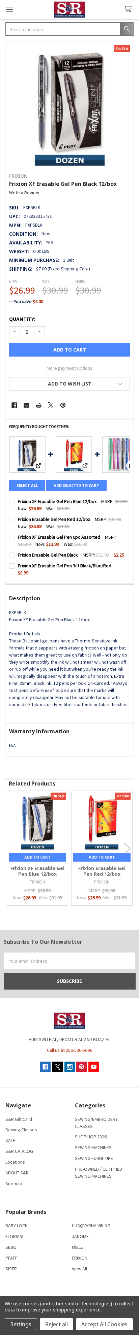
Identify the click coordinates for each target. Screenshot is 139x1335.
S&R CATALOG (19, 1151)
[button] (69, 384)
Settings (20, 1324)
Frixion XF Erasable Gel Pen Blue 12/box (57, 501)
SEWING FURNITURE (94, 1158)
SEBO (11, 1247)
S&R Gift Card (18, 1119)
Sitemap (13, 1183)
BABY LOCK (16, 1226)
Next (127, 848)
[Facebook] (14, 405)
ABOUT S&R (17, 1173)
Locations (15, 1162)
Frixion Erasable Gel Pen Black (48, 555)
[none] (69, 105)
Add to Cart (37, 857)
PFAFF (11, 1258)
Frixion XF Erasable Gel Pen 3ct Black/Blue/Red (64, 566)
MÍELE (77, 1247)
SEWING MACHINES (93, 1147)
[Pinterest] (63, 405)
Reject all (56, 1324)
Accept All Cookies (104, 1324)
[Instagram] (69, 1067)
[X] (51, 405)
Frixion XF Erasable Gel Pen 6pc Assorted (59, 537)
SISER (11, 1269)
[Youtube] (93, 1067)
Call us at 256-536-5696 (69, 1050)
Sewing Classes (21, 1130)
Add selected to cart (76, 485)
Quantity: (22, 319)
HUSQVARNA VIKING (91, 1226)
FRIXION (79, 1258)
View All (79, 1269)
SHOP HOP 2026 (91, 1137)
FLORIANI (14, 1236)
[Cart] (129, 9)
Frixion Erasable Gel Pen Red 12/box (54, 519)
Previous (12, 848)
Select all (27, 485)
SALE (10, 1140)
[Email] (26, 405)
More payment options (69, 368)
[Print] (38, 405)
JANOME (80, 1236)
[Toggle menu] (9, 9)
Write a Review (24, 193)
